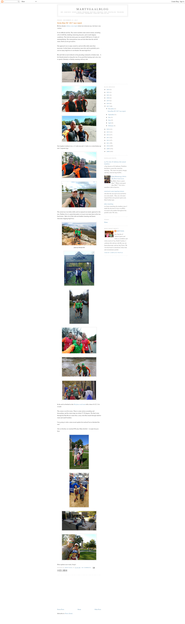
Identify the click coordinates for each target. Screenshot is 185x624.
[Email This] (58, 570)
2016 (108, 129)
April (110, 123)
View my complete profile (113, 252)
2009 (108, 149)
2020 (108, 98)
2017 (108, 106)
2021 (108, 95)
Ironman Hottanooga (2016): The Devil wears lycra (118, 177)
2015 (108, 132)
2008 (108, 151)
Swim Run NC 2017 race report (69, 23)
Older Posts (98, 609)
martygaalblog (92, 9)
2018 (108, 103)
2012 (108, 140)
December (111, 109)
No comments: (87, 567)
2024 (108, 89)
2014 (108, 135)
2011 (108, 143)
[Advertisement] (79, 592)
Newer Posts (60, 609)
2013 (108, 137)
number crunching (108, 204)
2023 (108, 92)
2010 (108, 146)
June (109, 120)
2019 (108, 101)
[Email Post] (93, 567)
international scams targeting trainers (113, 191)
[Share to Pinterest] (66, 570)
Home (79, 609)
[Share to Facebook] (64, 570)
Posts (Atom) (68, 613)
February (111, 126)
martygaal (120, 231)
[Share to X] (62, 570)
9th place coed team (79, 404)
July (109, 117)
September (111, 114)
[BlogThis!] (60, 570)
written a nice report (72, 26)
